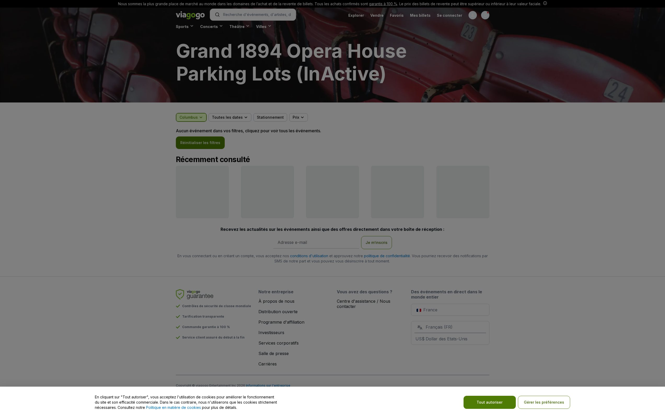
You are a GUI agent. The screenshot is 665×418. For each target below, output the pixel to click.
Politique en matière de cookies (173, 407)
